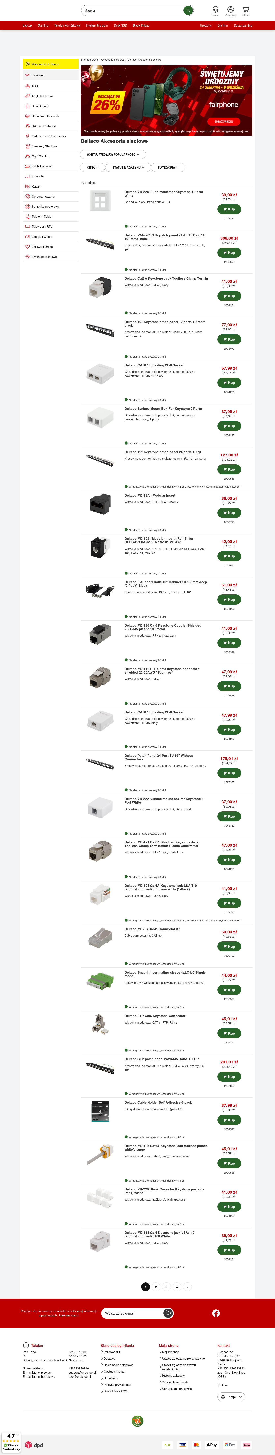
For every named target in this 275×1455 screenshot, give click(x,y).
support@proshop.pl (82, 1372)
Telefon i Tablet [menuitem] (42, 216)
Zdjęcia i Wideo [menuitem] (42, 237)
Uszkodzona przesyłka (177, 1389)
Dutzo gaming (243, 25)
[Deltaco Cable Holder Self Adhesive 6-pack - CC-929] (102, 1111)
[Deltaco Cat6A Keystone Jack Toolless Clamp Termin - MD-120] (102, 287)
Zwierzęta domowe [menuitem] (44, 257)
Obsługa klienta (114, 1371)
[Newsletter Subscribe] (168, 1313)
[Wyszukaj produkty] (188, 10)
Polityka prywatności (117, 1385)
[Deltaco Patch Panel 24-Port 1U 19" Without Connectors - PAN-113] (102, 764)
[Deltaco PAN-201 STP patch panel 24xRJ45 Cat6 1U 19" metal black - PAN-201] (102, 244)
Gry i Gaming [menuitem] (40, 156)
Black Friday (141, 25)
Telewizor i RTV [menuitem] (42, 226)
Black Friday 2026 (116, 1391)
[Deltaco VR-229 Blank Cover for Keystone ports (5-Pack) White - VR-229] (102, 1198)
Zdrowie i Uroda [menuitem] (42, 247)
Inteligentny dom (97, 25)
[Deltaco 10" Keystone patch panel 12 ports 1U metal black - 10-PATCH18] (102, 330)
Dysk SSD (120, 25)
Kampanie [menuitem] (38, 75)
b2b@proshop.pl (80, 1376)
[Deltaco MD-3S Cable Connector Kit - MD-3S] (102, 937)
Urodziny (206, 25)
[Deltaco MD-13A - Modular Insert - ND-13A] (102, 504)
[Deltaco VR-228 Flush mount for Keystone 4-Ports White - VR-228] (102, 200)
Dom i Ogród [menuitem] (40, 106)
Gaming (43, 25)
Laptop (27, 25)
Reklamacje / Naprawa (119, 1365)
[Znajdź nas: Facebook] (216, 1313)
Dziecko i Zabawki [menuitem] (44, 126)
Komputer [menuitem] (38, 176)
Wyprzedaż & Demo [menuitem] (45, 64)
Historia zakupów (173, 1375)
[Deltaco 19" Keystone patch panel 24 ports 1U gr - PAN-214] (102, 460)
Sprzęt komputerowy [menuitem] (45, 206)
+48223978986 (79, 1368)
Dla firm (223, 25)
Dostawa (109, 1358)
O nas (224, 1385)
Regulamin (111, 1378)
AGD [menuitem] (35, 86)
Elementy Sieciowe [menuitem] (44, 146)
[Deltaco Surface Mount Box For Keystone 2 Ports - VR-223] (102, 417)
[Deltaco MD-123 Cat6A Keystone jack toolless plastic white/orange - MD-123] (102, 1154)
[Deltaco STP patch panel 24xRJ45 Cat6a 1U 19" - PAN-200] (102, 1068)
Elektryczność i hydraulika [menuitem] (49, 136)
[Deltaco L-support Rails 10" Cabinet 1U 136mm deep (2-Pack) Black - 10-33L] (102, 591)
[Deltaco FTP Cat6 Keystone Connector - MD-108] (102, 1024)
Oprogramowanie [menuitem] (43, 196)
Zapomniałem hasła (175, 1382)
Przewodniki (112, 1352)
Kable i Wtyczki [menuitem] (42, 166)
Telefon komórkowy (67, 25)
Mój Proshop (170, 1352)
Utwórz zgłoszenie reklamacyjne (183, 1358)
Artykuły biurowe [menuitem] (43, 96)
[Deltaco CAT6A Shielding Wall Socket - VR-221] (102, 374)
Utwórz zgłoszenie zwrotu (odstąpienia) (179, 1367)
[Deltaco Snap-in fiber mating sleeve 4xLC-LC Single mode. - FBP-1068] (102, 981)
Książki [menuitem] (36, 186)
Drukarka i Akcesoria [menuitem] (45, 116)
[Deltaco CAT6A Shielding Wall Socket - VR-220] (102, 721)
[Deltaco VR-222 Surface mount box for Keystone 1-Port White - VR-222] (102, 807)
